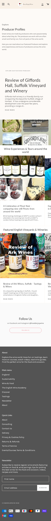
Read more (10, 110)
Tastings (6, 396)
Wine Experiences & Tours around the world (25, 150)
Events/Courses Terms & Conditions (18, 450)
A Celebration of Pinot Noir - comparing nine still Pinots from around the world (18, 209)
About (4, 405)
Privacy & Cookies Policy (13, 437)
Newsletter (7, 401)
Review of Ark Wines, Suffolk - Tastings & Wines (22, 285)
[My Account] (42, 4)
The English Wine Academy (14, 387)
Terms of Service (9, 446)
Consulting (7, 424)
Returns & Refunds (10, 441)
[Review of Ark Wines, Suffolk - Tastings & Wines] (22, 255)
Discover (6, 392)
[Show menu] (3, 4)
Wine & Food (8, 383)
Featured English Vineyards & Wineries (25, 229)
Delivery (5, 433)
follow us (25, 330)
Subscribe (43, 488)
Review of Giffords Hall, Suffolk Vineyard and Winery (25, 85)
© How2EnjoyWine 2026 (10, 503)
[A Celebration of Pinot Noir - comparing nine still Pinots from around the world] (22, 178)
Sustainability (8, 379)
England (5, 374)
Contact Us (7, 428)
